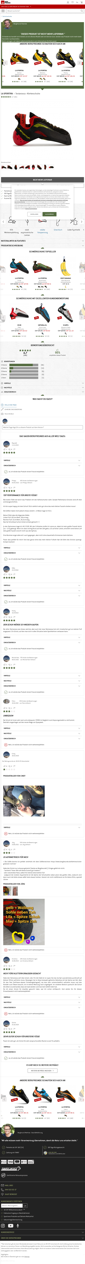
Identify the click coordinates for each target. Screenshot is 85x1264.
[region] (42, 202)
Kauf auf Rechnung (10, 196)
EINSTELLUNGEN (34, 214)
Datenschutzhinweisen (31, 208)
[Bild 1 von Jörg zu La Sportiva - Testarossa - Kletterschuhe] (7, 891)
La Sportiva (7, 93)
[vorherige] (5, 63)
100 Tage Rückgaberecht (56, 1147)
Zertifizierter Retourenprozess (17, 1175)
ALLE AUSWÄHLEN (49, 214)
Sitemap (26, 1257)
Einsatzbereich (10, 465)
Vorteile (7, 460)
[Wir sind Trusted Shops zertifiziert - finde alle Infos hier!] (46, 1153)
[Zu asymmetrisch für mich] (24, 922)
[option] (42, 129)
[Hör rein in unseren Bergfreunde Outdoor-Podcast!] (19, 1226)
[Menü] (3, 11)
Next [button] (81, 221)
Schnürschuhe (7, 16)
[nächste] (79, 63)
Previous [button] (3, 221)
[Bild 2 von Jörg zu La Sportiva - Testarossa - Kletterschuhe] (15, 891)
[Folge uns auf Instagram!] (4, 1226)
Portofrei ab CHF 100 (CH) (15, 1147)
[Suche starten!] (82, 11)
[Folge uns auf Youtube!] (12, 1226)
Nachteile (7, 590)
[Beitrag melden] (14, 449)
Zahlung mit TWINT (12, 1153)
